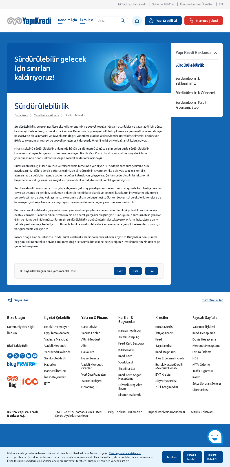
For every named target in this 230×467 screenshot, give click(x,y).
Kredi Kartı (125, 356)
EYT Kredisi (163, 374)
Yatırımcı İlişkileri (203, 327)
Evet (119, 271)
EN (221, 4)
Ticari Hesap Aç (128, 337)
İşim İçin (86, 20)
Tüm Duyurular (212, 300)
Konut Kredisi (164, 327)
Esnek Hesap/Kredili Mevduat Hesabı (169, 366)
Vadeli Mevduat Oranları (92, 366)
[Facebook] (10, 356)
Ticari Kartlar (126, 368)
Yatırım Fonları (90, 333)
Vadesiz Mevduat (56, 339)
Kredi (158, 339)
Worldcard (125, 362)
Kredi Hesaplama (203, 333)
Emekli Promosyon (56, 327)
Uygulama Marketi (56, 333)
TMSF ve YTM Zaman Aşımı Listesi (78, 412)
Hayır (151, 271)
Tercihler (171, 457)
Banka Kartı (125, 350)
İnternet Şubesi (207, 21)
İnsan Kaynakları (55, 377)
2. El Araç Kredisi (166, 387)
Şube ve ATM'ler (163, 4)
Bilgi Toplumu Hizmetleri (125, 412)
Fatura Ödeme (202, 352)
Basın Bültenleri (55, 371)
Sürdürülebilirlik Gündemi (195, 93)
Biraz (135, 271)
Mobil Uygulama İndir (132, 4)
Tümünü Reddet (191, 456)
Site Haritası (200, 390)
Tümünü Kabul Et (212, 456)
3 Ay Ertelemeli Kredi (169, 358)
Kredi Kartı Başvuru (131, 343)
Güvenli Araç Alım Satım (130, 386)
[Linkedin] (28, 356)
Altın (84, 345)
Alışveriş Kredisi (166, 381)
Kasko (196, 377)
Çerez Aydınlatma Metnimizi (125, 453)
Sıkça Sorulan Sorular (206, 383)
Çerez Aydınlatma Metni (71, 415)
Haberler (50, 364)
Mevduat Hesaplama (206, 345)
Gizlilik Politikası (202, 412)
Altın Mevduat (90, 339)
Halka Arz (87, 352)
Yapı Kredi (21, 115)
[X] (16, 356)
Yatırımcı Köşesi (91, 381)
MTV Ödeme (201, 364)
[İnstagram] (22, 356)
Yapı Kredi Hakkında (46, 115)
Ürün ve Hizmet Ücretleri (197, 4)
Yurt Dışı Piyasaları (93, 374)
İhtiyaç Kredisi (164, 333)
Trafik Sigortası (202, 371)
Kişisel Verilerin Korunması (166, 412)
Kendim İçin (67, 20)
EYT (47, 383)
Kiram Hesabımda (130, 395)
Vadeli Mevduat (55, 345)
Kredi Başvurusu (166, 352)
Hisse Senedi (90, 358)
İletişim (12, 333)
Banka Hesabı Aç (129, 331)
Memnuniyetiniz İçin (21, 327)
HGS (195, 358)
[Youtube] (35, 356)
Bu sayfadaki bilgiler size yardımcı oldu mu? (48, 271)
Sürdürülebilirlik (75, 115)
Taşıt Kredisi (163, 345)
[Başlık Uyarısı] (137, 21)
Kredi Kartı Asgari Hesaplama (129, 376)
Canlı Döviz (89, 327)
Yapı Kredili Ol (166, 21)
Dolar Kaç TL (89, 387)
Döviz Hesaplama (204, 339)
